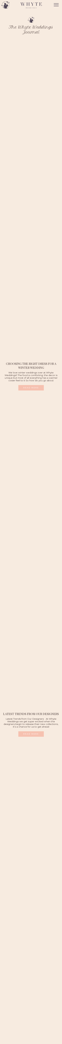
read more (31, 388)
